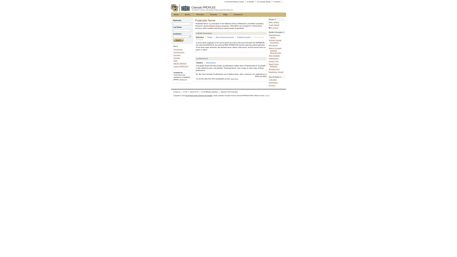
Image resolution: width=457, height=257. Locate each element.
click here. (234, 79)
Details (209, 37)
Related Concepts (244, 37)
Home (176, 14)
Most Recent (211, 63)
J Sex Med (273, 80)
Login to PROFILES (180, 66)
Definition (200, 37)
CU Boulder (250, 2)
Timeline (199, 63)
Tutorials (213, 14)
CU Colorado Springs (264, 2)
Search (187, 14)
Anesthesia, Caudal (276, 72)
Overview (200, 14)
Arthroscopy (273, 45)
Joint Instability (274, 56)
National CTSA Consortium (229, 92)
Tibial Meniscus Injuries (274, 36)
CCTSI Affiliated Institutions (209, 92)
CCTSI (185, 92)
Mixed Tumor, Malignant (274, 65)
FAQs (225, 14)
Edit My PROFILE (180, 63)
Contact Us (238, 14)
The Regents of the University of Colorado (198, 95)
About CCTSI (194, 92)
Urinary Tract (273, 61)
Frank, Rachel (274, 25)
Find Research (178, 52)
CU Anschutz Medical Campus (234, 2)
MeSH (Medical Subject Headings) (216, 26)
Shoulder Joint (274, 69)
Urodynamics (274, 58)
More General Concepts (225, 37)
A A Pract (272, 85)
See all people (274, 28)
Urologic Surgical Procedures (275, 41)
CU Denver (277, 2)
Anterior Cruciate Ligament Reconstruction (275, 50)
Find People (177, 49)
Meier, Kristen (274, 22)
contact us (183, 79)
